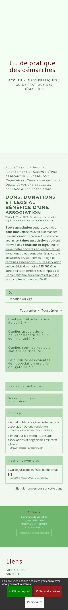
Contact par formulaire (34, 533)
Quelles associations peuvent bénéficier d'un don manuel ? (28, 335)
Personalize (34, 602)
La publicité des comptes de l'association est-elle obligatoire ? (29, 363)
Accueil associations (23, 167)
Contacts (34, 512)
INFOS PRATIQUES (42, 80)
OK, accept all (20, 591)
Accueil (15, 80)
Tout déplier (52, 310)
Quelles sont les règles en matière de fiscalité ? (30, 349)
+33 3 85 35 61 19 (34, 527)
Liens (14, 561)
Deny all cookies (49, 591)
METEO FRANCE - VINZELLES (18, 572)
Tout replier (30, 310)
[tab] (34, 292)
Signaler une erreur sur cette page (39, 488)
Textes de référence (24, 386)
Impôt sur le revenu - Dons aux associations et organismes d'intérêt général (32, 440)
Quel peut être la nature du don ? (29, 321)
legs (45, 245)
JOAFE (43, 279)
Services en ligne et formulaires (24, 399)
